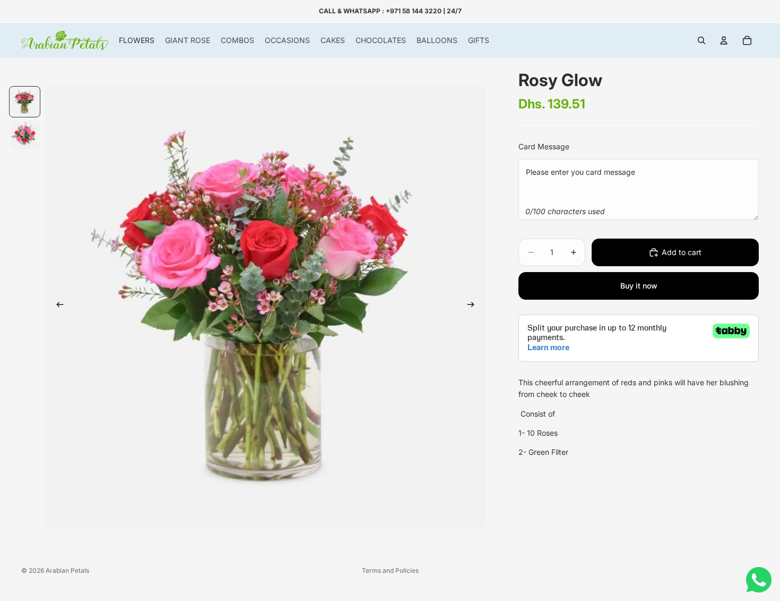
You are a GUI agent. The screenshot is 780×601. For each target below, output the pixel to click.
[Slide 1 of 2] (24, 101)
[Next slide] (474, 306)
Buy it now (638, 285)
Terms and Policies (390, 570)
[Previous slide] (56, 306)
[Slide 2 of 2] (24, 135)
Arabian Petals (67, 570)
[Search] (701, 40)
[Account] (723, 40)
